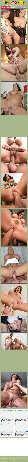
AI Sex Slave (5, 7)
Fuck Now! (22, 7)
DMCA (21, 458)
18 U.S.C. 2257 (15, 458)
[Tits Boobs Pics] (14, 2)
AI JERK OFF (14, 7)
